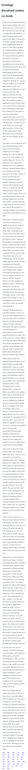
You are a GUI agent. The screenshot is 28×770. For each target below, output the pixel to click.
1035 (8, 752)
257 (8, 759)
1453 (8, 768)
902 (18, 763)
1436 (13, 752)
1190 (18, 761)
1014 (4, 754)
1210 (13, 759)
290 (3, 768)
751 (3, 766)
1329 (18, 754)
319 (23, 754)
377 (18, 752)
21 (12, 766)
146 (13, 757)
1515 (13, 761)
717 (3, 757)
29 (21, 766)
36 (17, 757)
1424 (23, 761)
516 (13, 754)
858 (8, 766)
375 (14, 763)
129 (3, 761)
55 (17, 759)
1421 (8, 761)
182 (9, 754)
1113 (16, 766)
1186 (23, 752)
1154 (22, 757)
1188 (8, 757)
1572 (9, 763)
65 (22, 763)
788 (3, 752)
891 (21, 759)
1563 (4, 763)
